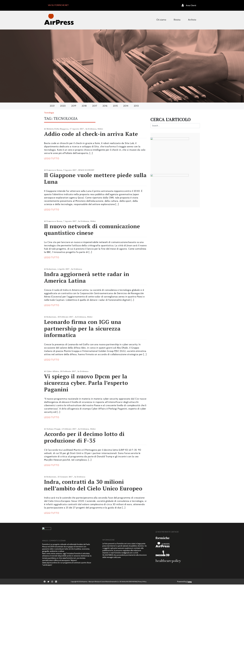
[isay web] (189, 582)
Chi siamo (161, 19)
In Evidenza (91, 129)
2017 (94, 105)
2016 (105, 105)
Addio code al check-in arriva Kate (91, 133)
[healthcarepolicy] (178, 561)
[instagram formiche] (52, 581)
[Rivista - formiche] (178, 537)
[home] (59, 19)
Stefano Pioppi (53, 429)
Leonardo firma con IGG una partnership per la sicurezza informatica (82, 328)
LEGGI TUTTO (51, 158)
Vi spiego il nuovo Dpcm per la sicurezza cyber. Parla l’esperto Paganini (86, 383)
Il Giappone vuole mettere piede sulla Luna (95, 178)
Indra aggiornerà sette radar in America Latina (86, 277)
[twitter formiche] (48, 581)
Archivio (192, 19)
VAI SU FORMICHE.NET (58, 5)
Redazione (51, 269)
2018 (84, 105)
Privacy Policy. (142, 581)
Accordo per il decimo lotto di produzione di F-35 (84, 437)
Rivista (177, 19)
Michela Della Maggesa (57, 129)
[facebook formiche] (45, 581)
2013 (136, 105)
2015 (115, 105)
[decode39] (178, 553)
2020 (63, 105)
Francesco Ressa (54, 170)
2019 (73, 105)
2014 (125, 105)
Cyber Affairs (53, 371)
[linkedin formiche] (56, 581)
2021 (52, 105)
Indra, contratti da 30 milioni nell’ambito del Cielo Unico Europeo (93, 485)
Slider (100, 129)
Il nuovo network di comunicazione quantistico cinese (92, 229)
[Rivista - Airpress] (178, 544)
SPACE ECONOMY (86, 170)
